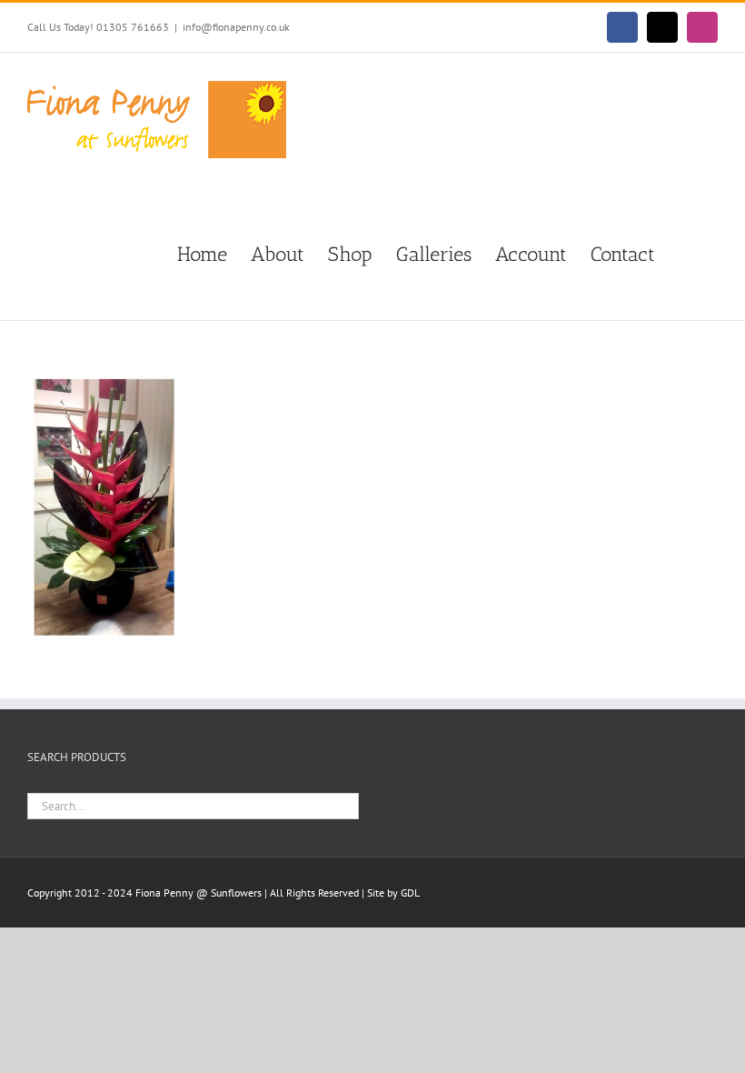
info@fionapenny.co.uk (236, 27)
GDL (410, 892)
